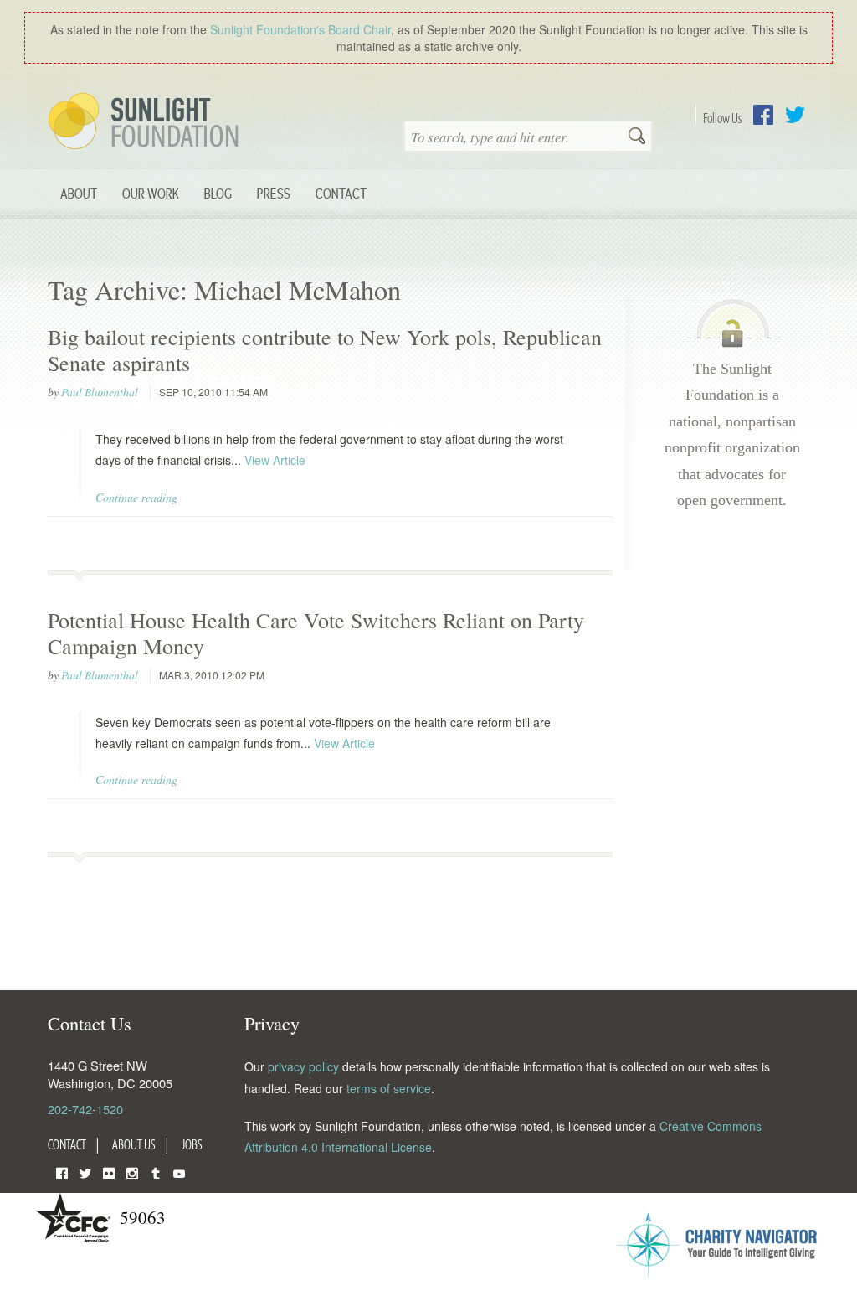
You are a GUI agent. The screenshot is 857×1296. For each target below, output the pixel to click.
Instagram (132, 1171)
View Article (274, 460)
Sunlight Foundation (146, 122)
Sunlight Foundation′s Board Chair (300, 29)
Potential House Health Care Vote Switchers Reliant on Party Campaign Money (316, 633)
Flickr (109, 1171)
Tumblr (156, 1171)
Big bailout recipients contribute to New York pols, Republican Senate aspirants (325, 350)
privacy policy (303, 1066)
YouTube (179, 1171)
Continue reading (136, 497)
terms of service (388, 1088)
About (78, 193)
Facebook (763, 115)
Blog (218, 193)
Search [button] (637, 137)
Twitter (795, 115)
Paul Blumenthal (99, 392)
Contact (341, 193)
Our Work (150, 193)
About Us (134, 1144)
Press (273, 193)
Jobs (192, 1144)
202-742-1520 (85, 1109)
